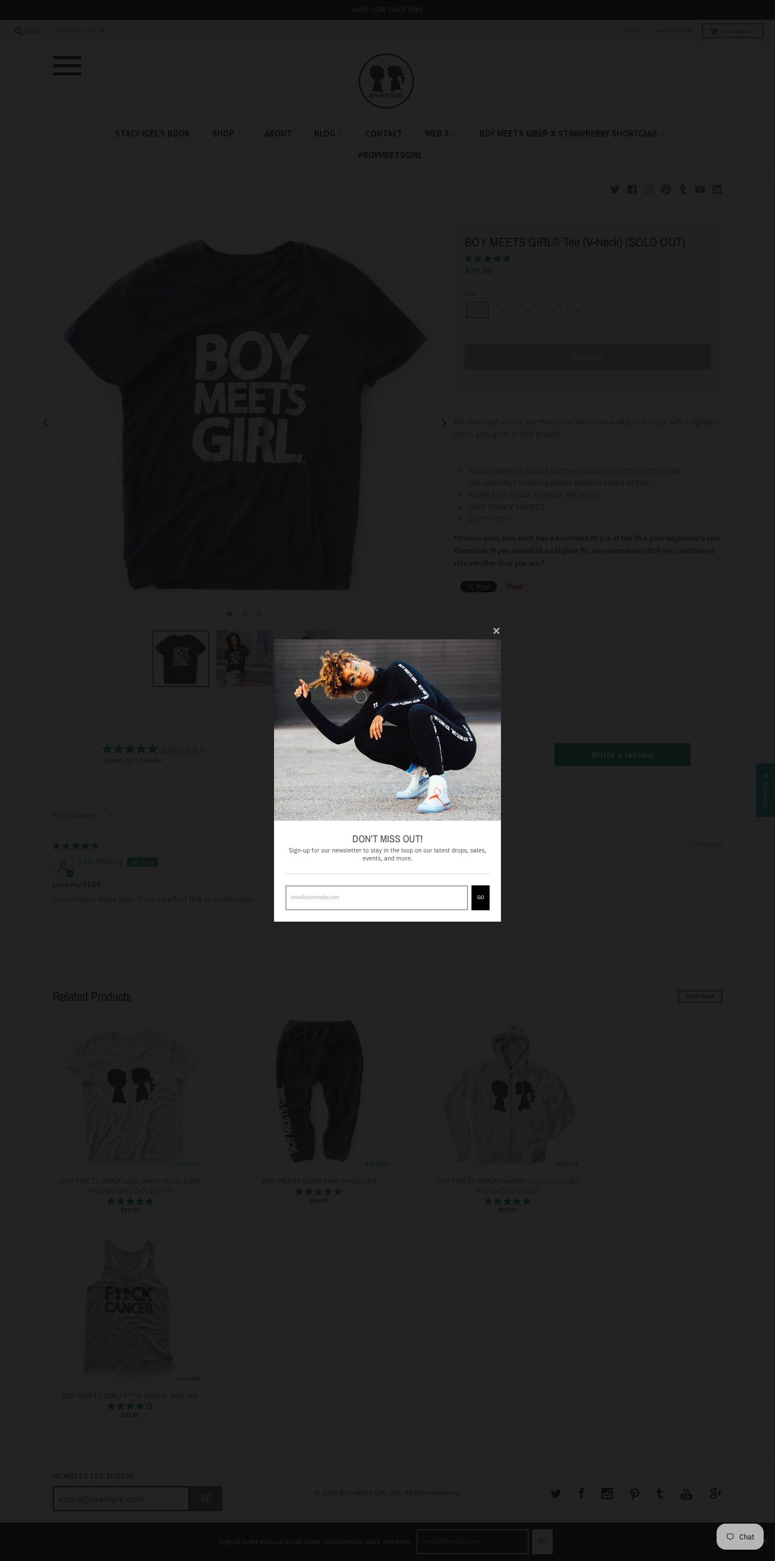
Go (480, 897)
